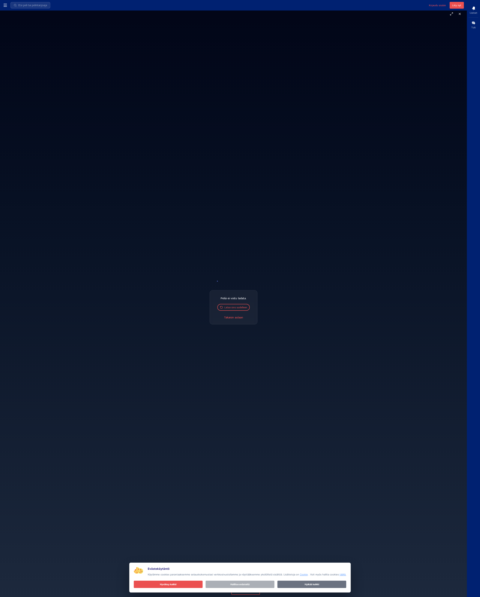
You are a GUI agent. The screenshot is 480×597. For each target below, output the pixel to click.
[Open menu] (5, 5)
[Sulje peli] (459, 14)
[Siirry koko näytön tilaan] (451, 14)
